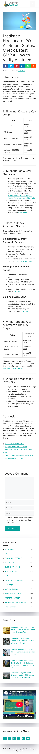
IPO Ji (19, 261)
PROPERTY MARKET (12, 598)
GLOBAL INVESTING (12, 567)
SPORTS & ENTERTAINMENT (16, 602)
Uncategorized (10, 607)
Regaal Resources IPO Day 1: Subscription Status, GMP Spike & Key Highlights (17, 449)
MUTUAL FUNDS (11, 589)
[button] (27, 4)
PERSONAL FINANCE (13, 594)
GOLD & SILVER (11, 571)
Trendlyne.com (19, 198)
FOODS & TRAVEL (11, 563)
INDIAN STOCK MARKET (14, 444)
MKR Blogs (9, 585)
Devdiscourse (13, 196)
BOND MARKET (10, 549)
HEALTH (8, 576)
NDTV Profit (24, 196)
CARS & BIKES (10, 554)
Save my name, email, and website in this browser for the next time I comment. (20, 520)
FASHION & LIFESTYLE (13, 558)
